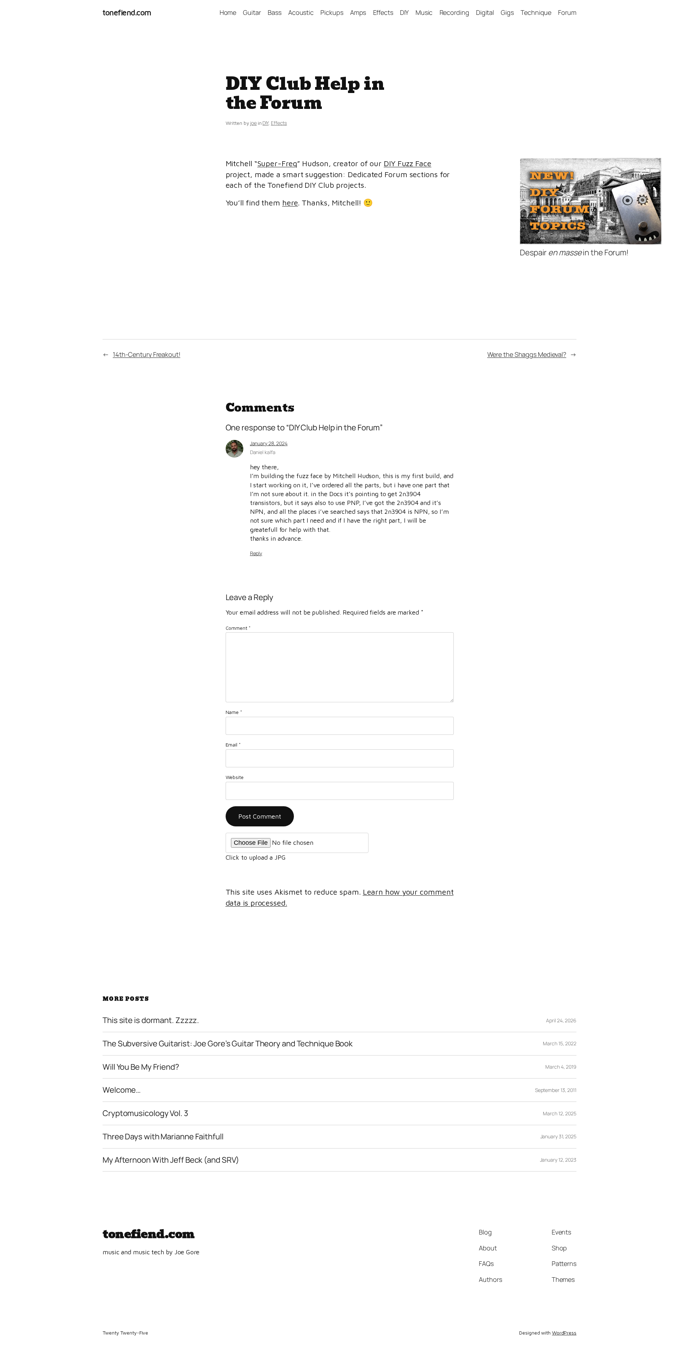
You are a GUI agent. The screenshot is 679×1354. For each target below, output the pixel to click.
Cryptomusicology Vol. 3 (145, 1113)
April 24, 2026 (561, 1020)
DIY (265, 123)
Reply (256, 553)
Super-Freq (277, 163)
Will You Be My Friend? (141, 1067)
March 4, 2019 (560, 1066)
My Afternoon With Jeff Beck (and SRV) (171, 1160)
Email (233, 745)
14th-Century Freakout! (146, 354)
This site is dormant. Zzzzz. (151, 1020)
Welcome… (122, 1090)
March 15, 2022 (559, 1043)
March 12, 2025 (559, 1113)
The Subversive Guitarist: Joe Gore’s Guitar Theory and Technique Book (228, 1043)
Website (235, 777)
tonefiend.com (127, 12)
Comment (238, 628)
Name (234, 712)
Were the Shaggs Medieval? (527, 354)
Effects (279, 123)
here (290, 202)
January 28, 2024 (269, 443)
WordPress (564, 1333)
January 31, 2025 (558, 1136)
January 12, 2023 (558, 1159)
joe (253, 123)
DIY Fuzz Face (407, 163)
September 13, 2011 (555, 1090)
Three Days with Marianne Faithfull (163, 1136)
